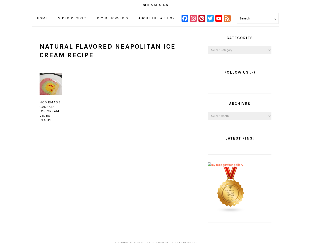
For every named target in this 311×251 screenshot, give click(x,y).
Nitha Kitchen (155, 5)
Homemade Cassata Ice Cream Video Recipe (50, 111)
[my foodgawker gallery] (226, 164)
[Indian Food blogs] (231, 212)
